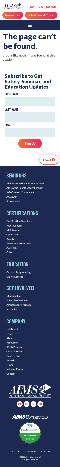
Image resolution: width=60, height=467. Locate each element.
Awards (10, 360)
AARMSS (11, 247)
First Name (12, 94)
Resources (51, 6)
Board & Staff (13, 355)
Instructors (12, 309)
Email (9, 125)
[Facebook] (20, 404)
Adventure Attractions (18, 243)
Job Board (12, 329)
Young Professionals (17, 300)
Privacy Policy (31, 451)
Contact (10, 373)
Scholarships (13, 201)
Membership (13, 295)
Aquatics (11, 238)
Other (9, 252)
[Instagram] (26, 404)
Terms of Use (45, 451)
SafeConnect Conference (20, 192)
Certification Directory (19, 221)
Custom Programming (18, 272)
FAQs (40, 6)
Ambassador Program (18, 304)
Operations (12, 234)
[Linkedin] (40, 404)
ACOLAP (11, 196)
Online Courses (14, 276)
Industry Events (14, 369)
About (33, 6)
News (9, 364)
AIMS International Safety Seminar (25, 183)
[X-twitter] (33, 404)
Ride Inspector (14, 225)
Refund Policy (17, 451)
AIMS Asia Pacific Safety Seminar (24, 187)
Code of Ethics (14, 351)
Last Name (12, 109)
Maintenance (13, 229)
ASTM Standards (15, 346)
